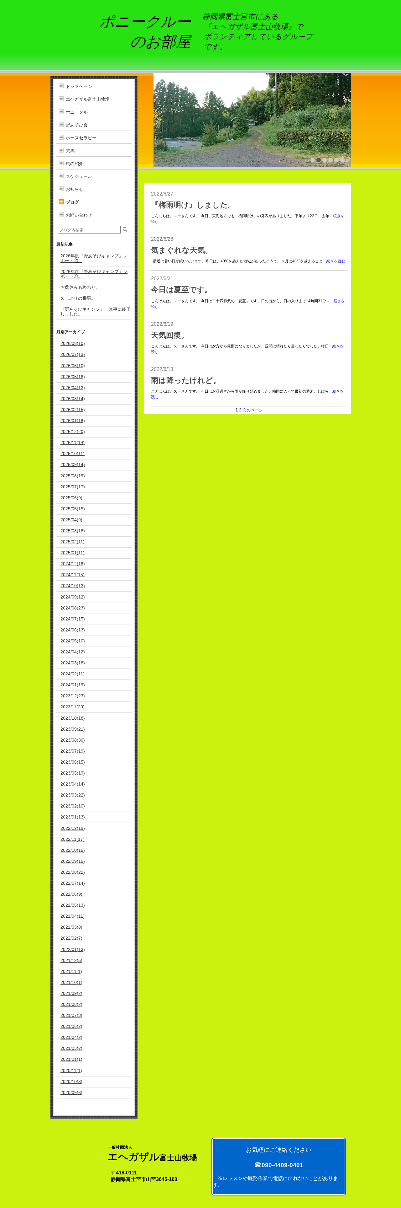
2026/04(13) (72, 387)
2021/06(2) (71, 1026)
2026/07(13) (72, 354)
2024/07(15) (72, 618)
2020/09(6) (71, 1092)
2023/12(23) (72, 695)
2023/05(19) (72, 773)
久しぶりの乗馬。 (78, 298)
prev (171, 119)
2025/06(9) (71, 497)
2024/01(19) (72, 684)
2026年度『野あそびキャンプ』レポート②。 (94, 258)
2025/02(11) (72, 541)
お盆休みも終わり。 (80, 287)
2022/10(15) (72, 850)
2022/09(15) (72, 861)
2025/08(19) (72, 475)
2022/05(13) (72, 905)
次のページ (252, 410)
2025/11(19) (72, 442)
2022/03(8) (71, 927)
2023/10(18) (72, 718)
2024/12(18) (72, 563)
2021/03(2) (71, 1048)
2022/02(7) (71, 938)
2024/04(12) (72, 651)
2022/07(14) (72, 883)
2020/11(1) (71, 1070)
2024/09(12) (72, 596)
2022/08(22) (72, 872)
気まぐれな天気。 (181, 250)
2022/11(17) (72, 839)
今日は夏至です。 (181, 290)
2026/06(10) (72, 365)
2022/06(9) (71, 894)
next (332, 119)
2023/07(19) (72, 751)
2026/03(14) (72, 398)
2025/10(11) (72, 453)
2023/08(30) (72, 740)
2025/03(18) (72, 530)
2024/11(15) (72, 574)
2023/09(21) (72, 729)
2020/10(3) (71, 1081)
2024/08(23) (72, 607)
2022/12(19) (72, 828)
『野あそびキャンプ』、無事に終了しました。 (95, 311)
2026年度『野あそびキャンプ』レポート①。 (94, 274)
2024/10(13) (72, 585)
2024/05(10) (72, 640)
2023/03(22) (72, 794)
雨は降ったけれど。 (186, 380)
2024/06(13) (72, 629)
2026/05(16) (72, 376)
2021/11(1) (71, 971)
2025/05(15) (72, 508)
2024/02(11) (72, 673)
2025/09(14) (72, 464)
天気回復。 (170, 335)
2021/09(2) (71, 993)
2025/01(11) (72, 552)
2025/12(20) (72, 431)
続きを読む (335, 261)
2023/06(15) (72, 762)
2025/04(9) (71, 519)
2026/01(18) (72, 420)
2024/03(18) (72, 662)
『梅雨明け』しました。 (193, 205)
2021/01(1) (71, 1059)
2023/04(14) (72, 784)
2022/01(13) (72, 949)
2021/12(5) (71, 960)
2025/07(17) (72, 486)
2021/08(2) (71, 1004)
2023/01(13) (72, 816)
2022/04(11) (72, 916)
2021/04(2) (71, 1037)
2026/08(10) (72, 343)
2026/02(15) (72, 409)
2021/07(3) (71, 1015)
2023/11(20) (72, 706)
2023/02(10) (72, 805)
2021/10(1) (71, 982)
